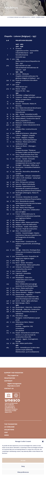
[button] (43, 441)
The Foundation (10, 424)
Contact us (8, 388)
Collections (9, 429)
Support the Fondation (13, 372)
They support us (12, 375)
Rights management (14, 383)
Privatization (9, 378)
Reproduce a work (13, 386)
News (6, 435)
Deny (23, 466)
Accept (23, 460)
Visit (6, 432)
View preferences (23, 472)
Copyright (8, 381)
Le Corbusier (9, 427)
